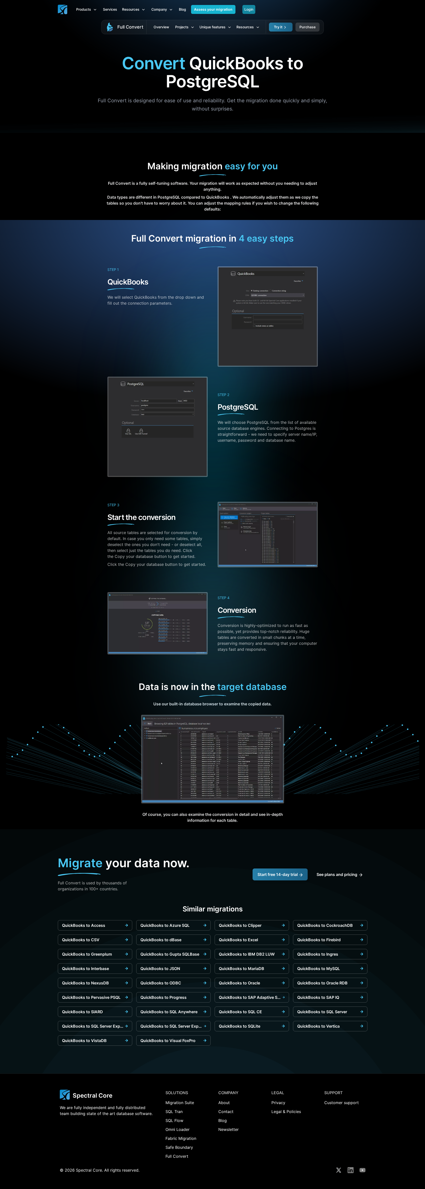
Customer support (341, 1102)
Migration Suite (179, 1102)
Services (110, 9)
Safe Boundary (179, 1147)
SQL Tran (174, 1111)
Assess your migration (213, 9)
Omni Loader (177, 1129)
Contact (225, 1111)
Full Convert (130, 27)
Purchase (307, 27)
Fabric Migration (180, 1138)
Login (248, 9)
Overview (161, 27)
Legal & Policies (286, 1111)
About (224, 1102)
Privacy (278, 1102)
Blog (182, 9)
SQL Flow (174, 1120)
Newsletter (228, 1129)
